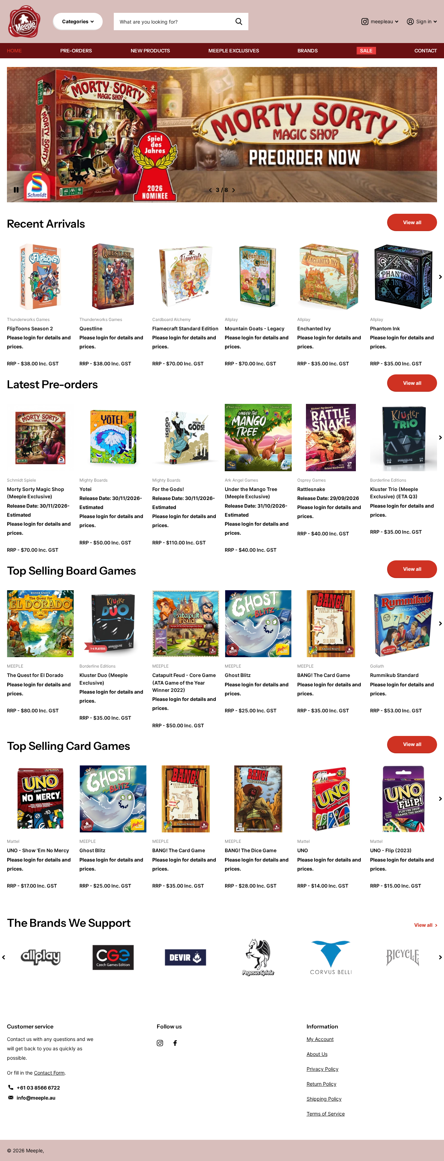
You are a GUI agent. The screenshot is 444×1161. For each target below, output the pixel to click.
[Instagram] (160, 1043)
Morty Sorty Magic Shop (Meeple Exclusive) (35, 492)
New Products (150, 51)
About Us (317, 1054)
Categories (75, 21)
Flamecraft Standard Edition (185, 328)
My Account (320, 1039)
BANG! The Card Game (323, 675)
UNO (302, 850)
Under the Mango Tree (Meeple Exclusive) (251, 492)
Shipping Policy (324, 1099)
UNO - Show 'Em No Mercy (38, 850)
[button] (210, 190)
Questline (90, 328)
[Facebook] (175, 1043)
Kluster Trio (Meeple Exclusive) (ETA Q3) (394, 492)
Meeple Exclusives (233, 51)
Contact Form (49, 1073)
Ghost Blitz (238, 675)
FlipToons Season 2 (30, 328)
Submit (238, 21)
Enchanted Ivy (314, 328)
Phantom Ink (385, 328)
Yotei (85, 489)
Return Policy (321, 1084)
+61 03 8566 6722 (38, 1088)
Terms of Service (326, 1114)
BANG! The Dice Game (250, 850)
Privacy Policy (323, 1069)
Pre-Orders (76, 51)
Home (14, 51)
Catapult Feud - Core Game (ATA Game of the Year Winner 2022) (184, 682)
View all (412, 222)
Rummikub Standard (394, 675)
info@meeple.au (36, 1098)
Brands (308, 51)
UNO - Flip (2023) (391, 850)
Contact (426, 51)
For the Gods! (168, 489)
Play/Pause (20, 190)
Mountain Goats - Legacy (254, 328)
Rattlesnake (311, 489)
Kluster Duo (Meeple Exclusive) (103, 678)
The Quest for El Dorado (35, 675)
